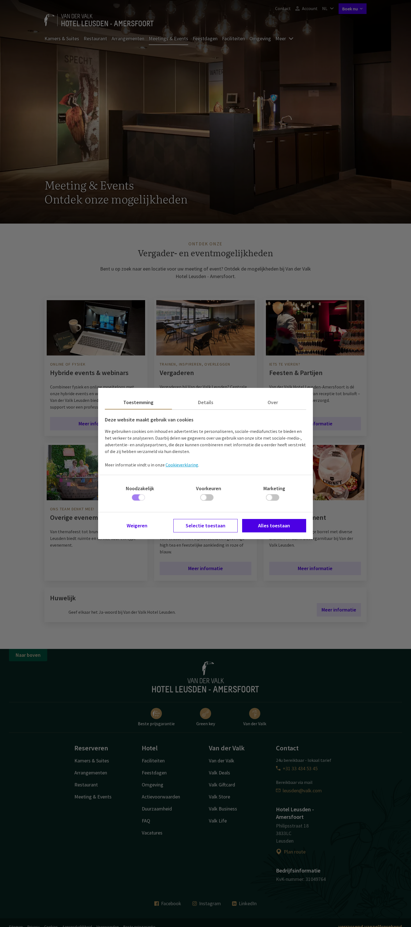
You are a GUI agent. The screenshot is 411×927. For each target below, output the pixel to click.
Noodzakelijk (140, 488)
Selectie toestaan (205, 525)
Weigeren (137, 525)
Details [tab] (205, 402)
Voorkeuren (208, 488)
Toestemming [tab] (138, 402)
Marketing (274, 488)
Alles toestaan (274, 525)
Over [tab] (273, 402)
